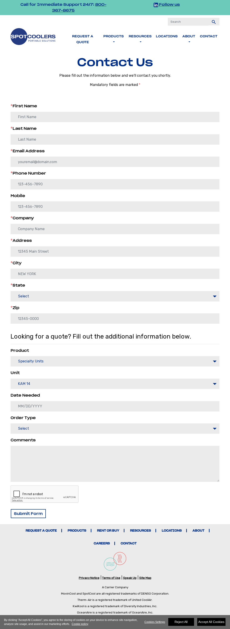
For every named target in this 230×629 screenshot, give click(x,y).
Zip (15, 308)
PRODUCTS (77, 530)
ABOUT (198, 530)
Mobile (18, 195)
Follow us (169, 4)
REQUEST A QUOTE (82, 39)
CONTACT (129, 543)
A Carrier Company (115, 587)
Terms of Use (111, 578)
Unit (15, 373)
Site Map (145, 578)
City (16, 263)
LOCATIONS (167, 36)
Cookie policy (80, 624)
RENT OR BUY (108, 530)
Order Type (23, 418)
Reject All (181, 622)
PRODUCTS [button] (113, 36)
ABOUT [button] (188, 36)
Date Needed (25, 395)
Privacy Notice (89, 578)
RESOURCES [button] (140, 36)
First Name (24, 106)
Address (21, 240)
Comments (23, 440)
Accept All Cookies (211, 622)
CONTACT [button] (208, 36)
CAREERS (102, 543)
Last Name (24, 128)
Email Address (28, 151)
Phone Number (28, 173)
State (18, 285)
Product (20, 350)
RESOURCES (140, 530)
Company (22, 218)
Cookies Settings (154, 622)
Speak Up (130, 578)
